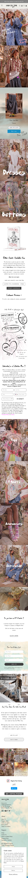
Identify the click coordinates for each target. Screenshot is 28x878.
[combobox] (17, 396)
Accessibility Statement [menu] (6, 842)
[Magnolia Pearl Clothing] (11, 6)
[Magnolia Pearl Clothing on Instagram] (5, 813)
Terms (12, 416)
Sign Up (14, 666)
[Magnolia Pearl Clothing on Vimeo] (9, 813)
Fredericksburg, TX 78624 (6, 809)
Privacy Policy (5, 416)
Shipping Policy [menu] (5, 840)
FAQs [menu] (2, 834)
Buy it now (14, 131)
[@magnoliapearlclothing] (8, 782)
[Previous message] (2, 1)
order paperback (14, 288)
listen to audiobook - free (14, 284)
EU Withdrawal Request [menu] (7, 845)
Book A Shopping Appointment (14, 795)
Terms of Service (10, 670)
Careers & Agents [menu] (5, 824)
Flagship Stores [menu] (4, 823)
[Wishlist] (24, 6)
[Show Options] (12, 400)
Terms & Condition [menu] (5, 828)
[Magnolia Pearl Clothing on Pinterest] (7, 813)
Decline (13, 870)
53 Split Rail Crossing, (5, 808)
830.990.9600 (4, 805)
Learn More (14, 637)
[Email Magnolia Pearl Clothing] (2, 813)
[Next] (18, 706)
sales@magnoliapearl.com (6, 806)
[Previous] (9, 706)
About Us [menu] (3, 821)
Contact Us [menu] (3, 836)
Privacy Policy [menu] (4, 826)
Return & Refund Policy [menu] (7, 838)
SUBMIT (20, 401)
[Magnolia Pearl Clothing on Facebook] (4, 813)
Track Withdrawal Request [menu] (7, 847)
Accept (13, 866)
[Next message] (26, 1)
